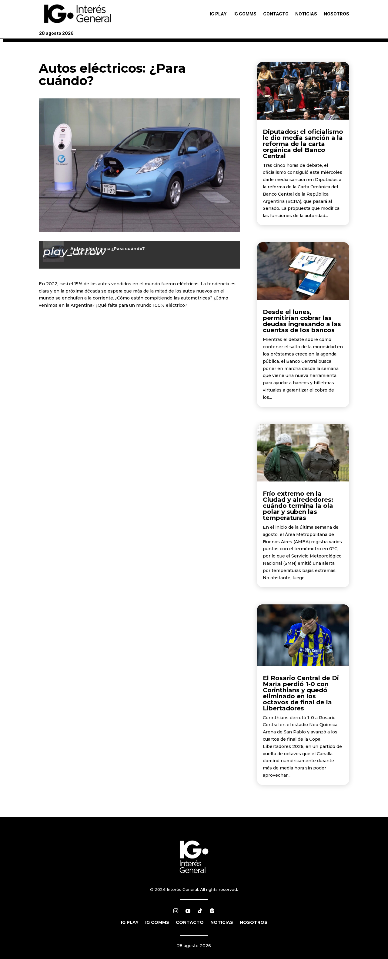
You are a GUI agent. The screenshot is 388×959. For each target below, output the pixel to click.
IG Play (218, 13)
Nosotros (336, 13)
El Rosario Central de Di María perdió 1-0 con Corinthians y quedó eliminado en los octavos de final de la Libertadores (301, 693)
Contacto (276, 13)
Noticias (306, 13)
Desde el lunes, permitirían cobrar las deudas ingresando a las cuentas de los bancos (302, 321)
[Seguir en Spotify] (212, 911)
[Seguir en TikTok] (200, 911)
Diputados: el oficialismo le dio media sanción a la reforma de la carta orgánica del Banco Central (303, 144)
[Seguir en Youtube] (188, 911)
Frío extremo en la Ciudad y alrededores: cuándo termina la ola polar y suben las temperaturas (298, 505)
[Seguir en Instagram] (176, 911)
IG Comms (244, 13)
